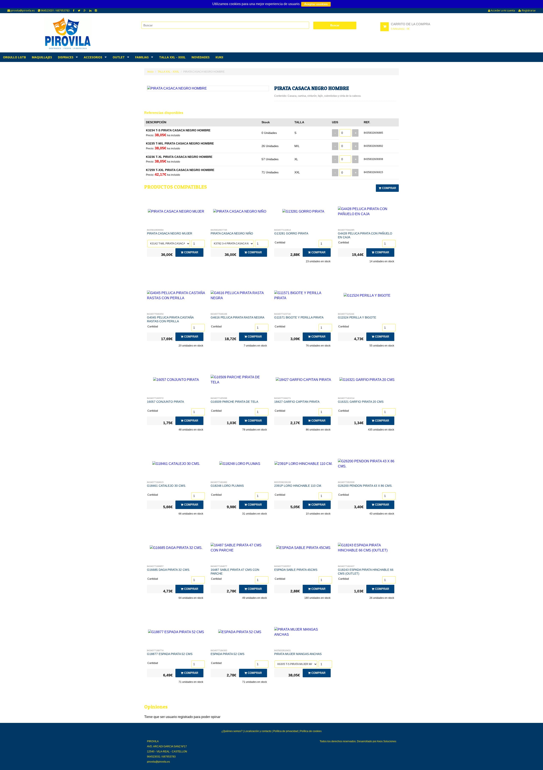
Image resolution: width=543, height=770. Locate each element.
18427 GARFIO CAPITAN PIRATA (296, 401)
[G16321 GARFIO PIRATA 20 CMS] (367, 381)
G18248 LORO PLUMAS (227, 485)
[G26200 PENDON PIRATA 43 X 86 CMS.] (367, 465)
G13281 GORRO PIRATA (291, 233)
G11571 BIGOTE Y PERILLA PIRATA (298, 317)
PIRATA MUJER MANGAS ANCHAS (298, 654)
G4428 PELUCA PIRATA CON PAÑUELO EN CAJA (365, 235)
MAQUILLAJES (42, 57)
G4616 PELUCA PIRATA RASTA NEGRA (237, 317)
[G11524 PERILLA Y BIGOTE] (367, 297)
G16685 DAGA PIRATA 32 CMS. (168, 569)
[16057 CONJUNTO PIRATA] (176, 381)
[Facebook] (73, 10)
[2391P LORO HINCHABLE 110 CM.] (303, 465)
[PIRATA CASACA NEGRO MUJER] (176, 213)
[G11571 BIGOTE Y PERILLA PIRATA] (303, 297)
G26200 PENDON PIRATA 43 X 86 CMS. (365, 485)
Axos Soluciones (386, 741)
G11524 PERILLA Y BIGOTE (357, 317)
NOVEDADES (201, 57)
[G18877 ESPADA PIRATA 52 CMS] (176, 633)
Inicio (150, 71)
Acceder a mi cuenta (502, 10)
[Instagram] (96, 10)
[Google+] (85, 10)
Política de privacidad (285, 731)
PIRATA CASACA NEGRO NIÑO (232, 233)
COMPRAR (388, 188)
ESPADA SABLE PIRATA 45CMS (295, 569)
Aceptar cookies (316, 4)
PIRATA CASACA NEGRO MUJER (169, 233)
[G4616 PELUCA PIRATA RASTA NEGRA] (240, 297)
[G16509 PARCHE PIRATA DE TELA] (240, 381)
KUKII (219, 57)
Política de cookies (311, 731)
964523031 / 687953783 (55, 10)
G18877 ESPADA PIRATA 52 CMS (169, 654)
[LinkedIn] (90, 10)
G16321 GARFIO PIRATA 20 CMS (360, 401)
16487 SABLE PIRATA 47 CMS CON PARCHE (235, 571)
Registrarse (528, 10)
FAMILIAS (142, 57)
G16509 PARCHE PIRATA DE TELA (234, 401)
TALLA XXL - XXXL (172, 57)
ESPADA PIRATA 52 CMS (227, 654)
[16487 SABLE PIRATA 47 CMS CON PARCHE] (240, 549)
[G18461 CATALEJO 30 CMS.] (176, 465)
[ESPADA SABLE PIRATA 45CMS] (303, 549)
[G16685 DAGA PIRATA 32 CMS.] (176, 549)
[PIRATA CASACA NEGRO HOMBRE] (208, 88)
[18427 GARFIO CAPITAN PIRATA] (303, 381)
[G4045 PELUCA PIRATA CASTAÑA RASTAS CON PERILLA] (176, 297)
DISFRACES (65, 57)
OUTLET (119, 57)
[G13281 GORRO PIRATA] (303, 213)
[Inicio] (68, 33)
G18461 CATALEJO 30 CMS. (166, 485)
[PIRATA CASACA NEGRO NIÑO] (240, 213)
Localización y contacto (257, 731)
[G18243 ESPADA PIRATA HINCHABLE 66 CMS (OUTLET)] (367, 549)
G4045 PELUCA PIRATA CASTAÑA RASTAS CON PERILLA (170, 319)
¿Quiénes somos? (231, 731)
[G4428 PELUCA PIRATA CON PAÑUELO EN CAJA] (367, 213)
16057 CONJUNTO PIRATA (165, 401)
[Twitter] (79, 10)
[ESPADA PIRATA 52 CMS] (240, 633)
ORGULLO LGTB (14, 57)
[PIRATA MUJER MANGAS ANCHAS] (303, 633)
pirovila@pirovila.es (22, 10)
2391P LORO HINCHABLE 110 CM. (298, 485)
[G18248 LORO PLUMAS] (240, 465)
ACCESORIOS (93, 57)
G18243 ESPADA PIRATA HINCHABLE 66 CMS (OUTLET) (365, 571)
